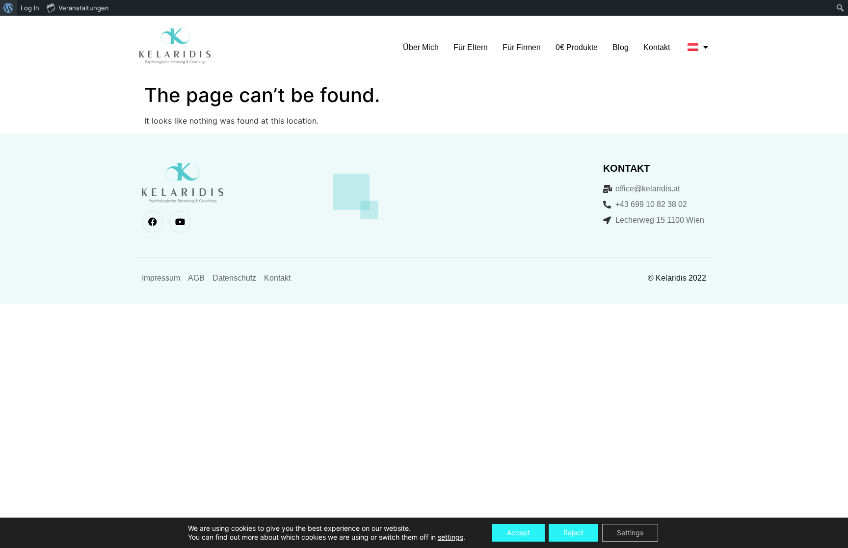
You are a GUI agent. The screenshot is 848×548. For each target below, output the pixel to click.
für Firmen (522, 47)
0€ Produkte (577, 47)
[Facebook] (152, 221)
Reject (573, 532)
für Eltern (470, 47)
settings (450, 537)
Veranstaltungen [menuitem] (83, 8)
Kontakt (656, 47)
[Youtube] (179, 221)
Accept (518, 532)
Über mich (421, 47)
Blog (620, 47)
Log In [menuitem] (30, 8)
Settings (630, 532)
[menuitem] (8, 8)
